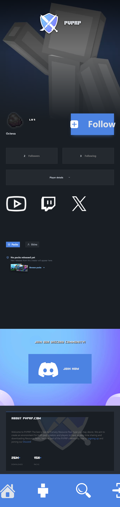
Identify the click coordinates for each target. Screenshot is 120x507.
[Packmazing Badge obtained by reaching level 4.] (14, 119)
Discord (27, 441)
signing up (93, 438)
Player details (56, 177)
